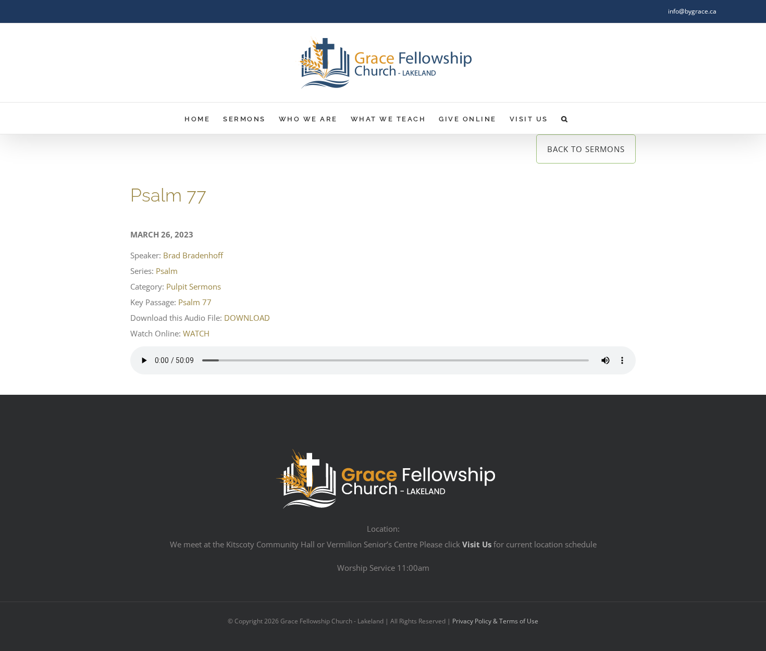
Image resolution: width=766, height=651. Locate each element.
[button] (565, 118)
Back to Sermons (586, 149)
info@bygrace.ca (692, 11)
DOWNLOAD (247, 317)
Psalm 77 (195, 302)
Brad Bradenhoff (193, 255)
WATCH (196, 333)
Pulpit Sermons (193, 286)
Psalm (167, 271)
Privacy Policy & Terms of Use (495, 621)
